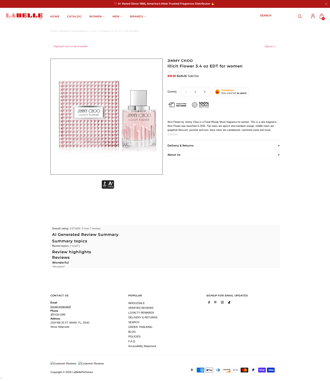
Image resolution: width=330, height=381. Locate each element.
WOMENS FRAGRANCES (74, 31)
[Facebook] (209, 303)
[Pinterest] (215, 303)
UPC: (170, 72)
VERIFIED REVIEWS (140, 307)
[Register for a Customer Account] (313, 16)
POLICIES (134, 336)
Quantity (172, 91)
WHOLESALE (136, 303)
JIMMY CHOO (180, 61)
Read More (172, 134)
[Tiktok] (229, 303)
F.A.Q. (132, 341)
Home (53, 31)
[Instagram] (222, 303)
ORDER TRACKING (140, 326)
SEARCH (133, 322)
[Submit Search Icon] (300, 16)
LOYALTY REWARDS (141, 312)
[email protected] (60, 306)
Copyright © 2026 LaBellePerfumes (71, 372)
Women (95, 16)
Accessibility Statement (142, 346)
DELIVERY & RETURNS (142, 317)
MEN (115, 16)
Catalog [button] (74, 16)
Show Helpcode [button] (59, 326)
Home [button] (54, 16)
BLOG (132, 331)
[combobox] (277, 16)
